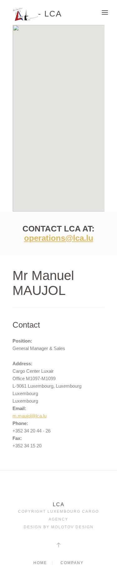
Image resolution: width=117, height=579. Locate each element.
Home (40, 563)
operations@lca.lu (58, 238)
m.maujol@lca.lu (29, 415)
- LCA (50, 13)
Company (72, 563)
